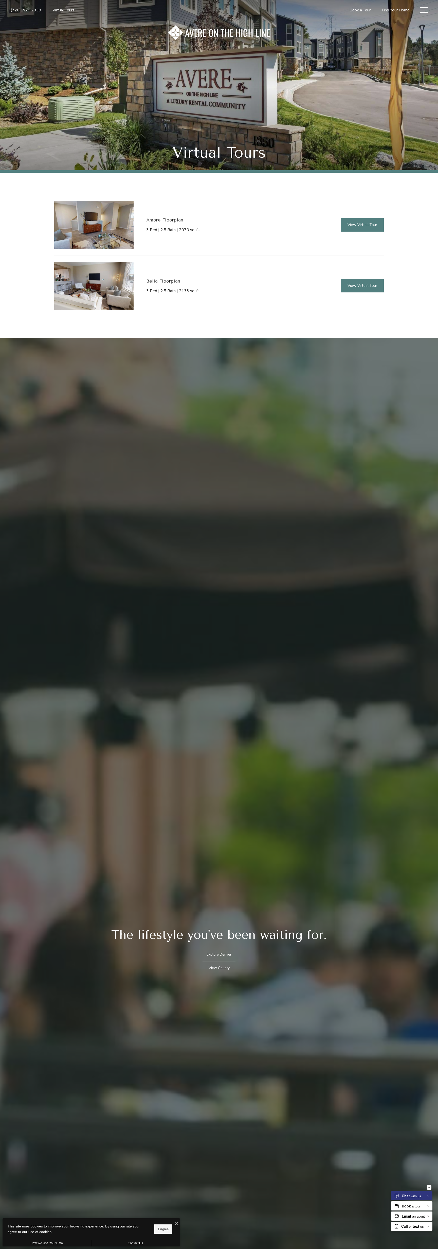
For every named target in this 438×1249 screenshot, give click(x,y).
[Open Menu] (424, 10)
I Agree (163, 1229)
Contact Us (135, 1243)
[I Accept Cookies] (176, 1224)
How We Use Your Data (46, 1243)
